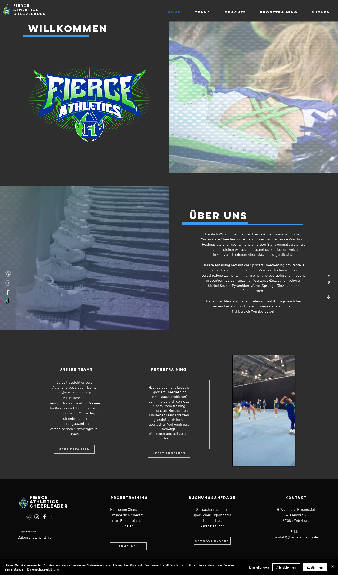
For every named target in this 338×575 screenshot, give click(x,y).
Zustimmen (315, 567)
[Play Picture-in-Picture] (281, 460)
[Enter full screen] (289, 460)
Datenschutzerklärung (43, 569)
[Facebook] (8, 292)
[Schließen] (332, 567)
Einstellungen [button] (259, 567)
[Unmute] (246, 460)
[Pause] (238, 460)
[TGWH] (8, 274)
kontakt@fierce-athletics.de (296, 537)
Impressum (27, 531)
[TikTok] (8, 301)
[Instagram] (8, 283)
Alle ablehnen (286, 567)
